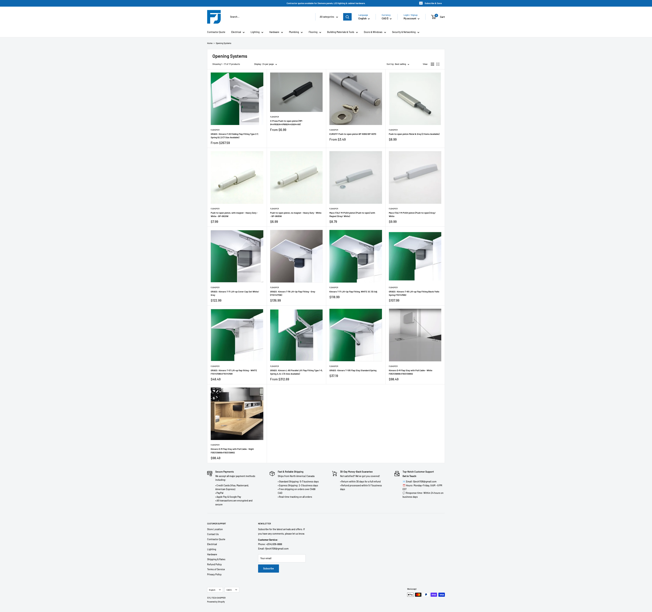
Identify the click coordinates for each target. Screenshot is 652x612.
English (212, 590)
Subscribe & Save (433, 3)
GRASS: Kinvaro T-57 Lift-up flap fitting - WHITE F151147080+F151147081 (234, 372)
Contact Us (213, 534)
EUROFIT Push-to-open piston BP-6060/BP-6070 (352, 134)
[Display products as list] (438, 64)
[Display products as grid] (432, 64)
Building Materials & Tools (340, 32)
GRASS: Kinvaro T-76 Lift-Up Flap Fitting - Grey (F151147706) (292, 293)
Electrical (236, 32)
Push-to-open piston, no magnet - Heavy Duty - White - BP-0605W (295, 214)
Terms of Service (216, 569)
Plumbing (294, 32)
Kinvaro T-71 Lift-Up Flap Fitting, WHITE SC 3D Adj (353, 291)
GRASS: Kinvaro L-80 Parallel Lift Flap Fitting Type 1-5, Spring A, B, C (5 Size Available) (296, 372)
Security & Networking (404, 32)
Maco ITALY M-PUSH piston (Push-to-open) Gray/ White (412, 214)
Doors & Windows (373, 32)
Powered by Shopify (216, 601)
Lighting (255, 32)
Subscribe (268, 568)
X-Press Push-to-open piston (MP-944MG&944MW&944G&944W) (286, 123)
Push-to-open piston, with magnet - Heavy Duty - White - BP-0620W (234, 214)
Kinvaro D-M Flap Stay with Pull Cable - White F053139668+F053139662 (410, 372)
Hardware (274, 32)
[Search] (347, 17)
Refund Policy (214, 564)
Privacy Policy (214, 574)
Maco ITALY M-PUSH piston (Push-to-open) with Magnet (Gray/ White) (352, 214)
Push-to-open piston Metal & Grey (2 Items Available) (414, 134)
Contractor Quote (216, 32)
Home (209, 43)
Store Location (215, 529)
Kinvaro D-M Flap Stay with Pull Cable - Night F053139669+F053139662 (232, 451)
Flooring (313, 32)
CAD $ (229, 590)
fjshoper (215, 130)
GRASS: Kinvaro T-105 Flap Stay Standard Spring (352, 370)
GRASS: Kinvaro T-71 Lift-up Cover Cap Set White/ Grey (235, 293)
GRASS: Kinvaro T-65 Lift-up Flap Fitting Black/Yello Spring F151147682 (414, 293)
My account (410, 18)
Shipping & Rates (216, 559)
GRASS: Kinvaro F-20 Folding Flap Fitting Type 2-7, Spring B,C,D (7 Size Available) (234, 136)
